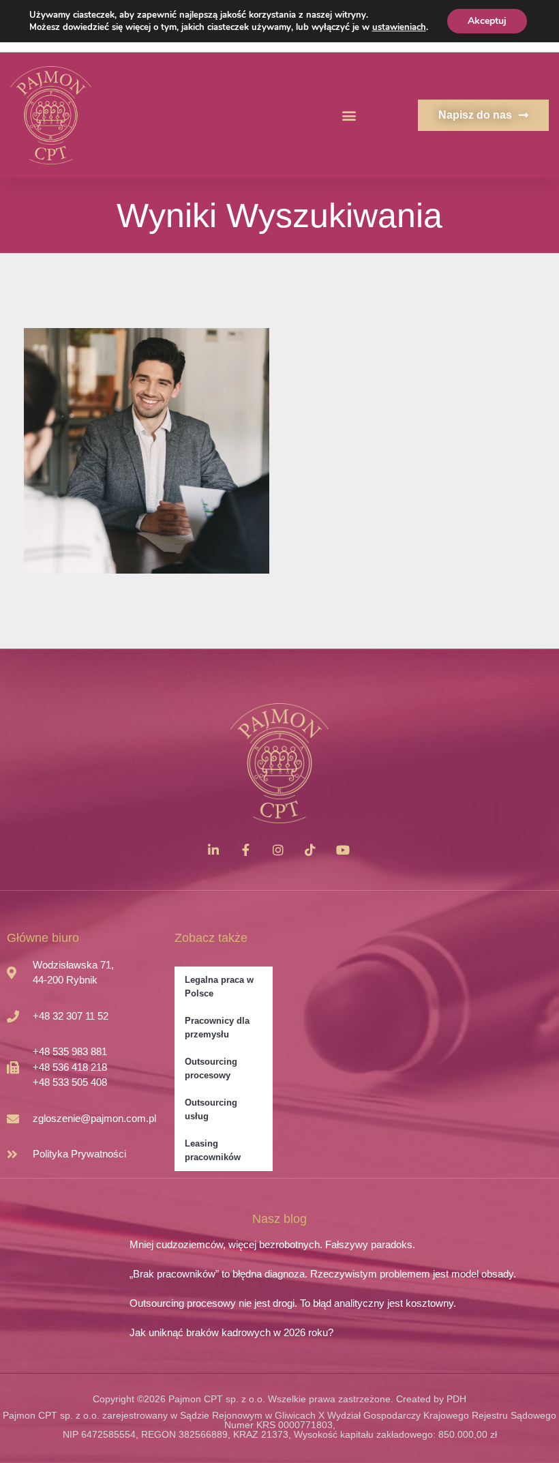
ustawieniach (399, 27)
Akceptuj (487, 20)
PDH (456, 1398)
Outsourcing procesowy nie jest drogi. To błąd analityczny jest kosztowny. (293, 1303)
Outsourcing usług (211, 1109)
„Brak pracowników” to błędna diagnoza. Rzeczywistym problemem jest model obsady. (323, 1274)
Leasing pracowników (213, 1150)
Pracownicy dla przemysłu (217, 1027)
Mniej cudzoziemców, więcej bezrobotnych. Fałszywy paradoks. (272, 1244)
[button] (349, 115)
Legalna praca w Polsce (219, 987)
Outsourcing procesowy (211, 1068)
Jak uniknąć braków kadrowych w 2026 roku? (231, 1332)
